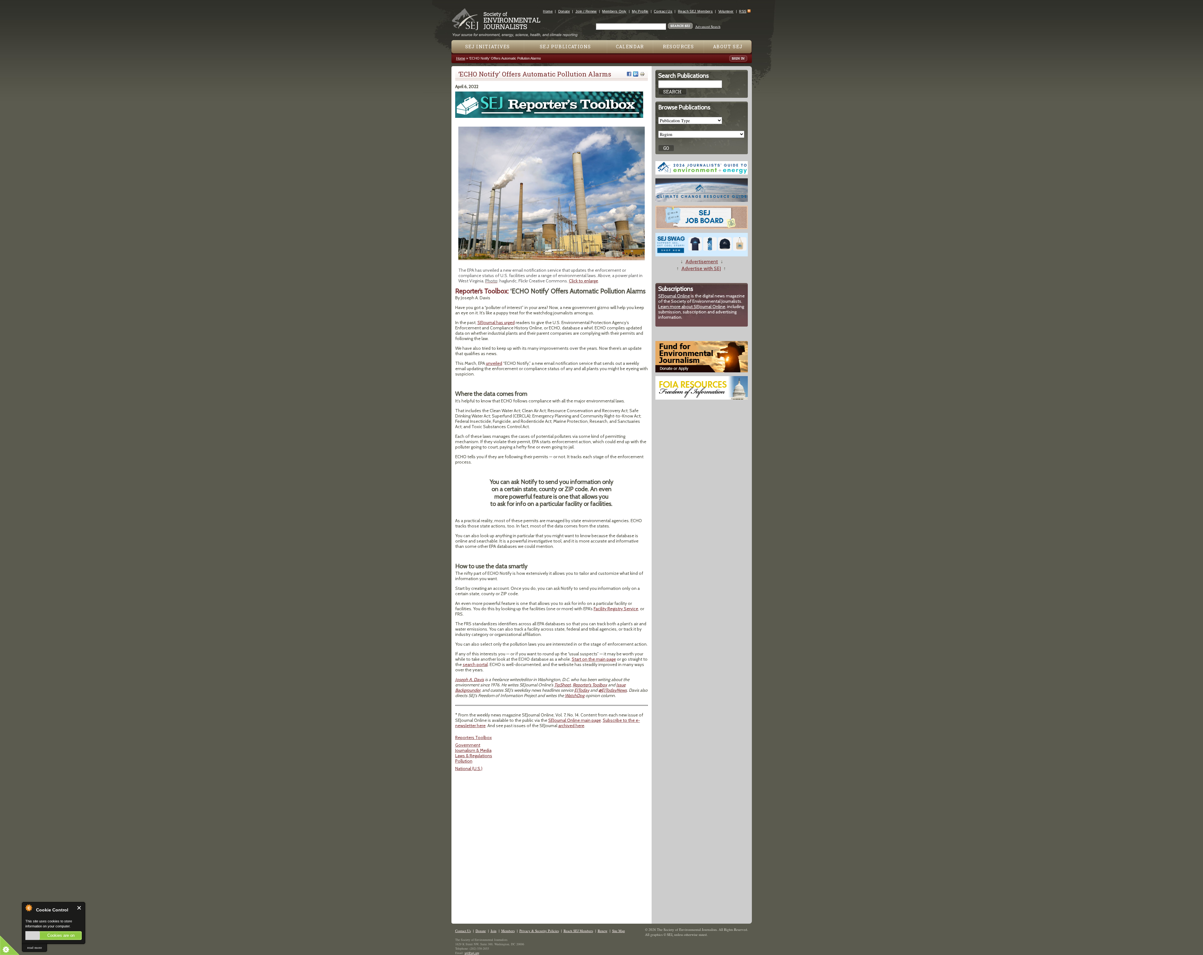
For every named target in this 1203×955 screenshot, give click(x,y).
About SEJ (728, 47)
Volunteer (726, 11)
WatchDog (575, 695)
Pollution (463, 761)
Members (508, 930)
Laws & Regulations (473, 755)
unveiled (494, 363)
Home (548, 11)
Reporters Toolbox (473, 737)
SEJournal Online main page (574, 720)
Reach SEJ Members (695, 11)
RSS (742, 11)
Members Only (614, 11)
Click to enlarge (583, 281)
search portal (475, 664)
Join (494, 930)
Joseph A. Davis (469, 679)
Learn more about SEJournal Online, (692, 306)
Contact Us (663, 11)
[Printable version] (642, 74)
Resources (678, 47)
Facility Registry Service (616, 608)
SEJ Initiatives (487, 47)
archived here (571, 725)
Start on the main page (594, 659)
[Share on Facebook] (629, 74)
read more (34, 947)
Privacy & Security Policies (539, 930)
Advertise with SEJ (701, 268)
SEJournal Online (674, 296)
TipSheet (562, 685)
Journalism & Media (473, 750)
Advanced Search (708, 26)
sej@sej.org (472, 953)
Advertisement (701, 262)
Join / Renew (586, 11)
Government (467, 745)
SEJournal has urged (496, 322)
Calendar (630, 47)
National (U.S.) (468, 768)
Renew (602, 930)
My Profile (640, 11)
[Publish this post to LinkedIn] (635, 74)
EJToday (581, 690)
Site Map (618, 930)
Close (79, 908)
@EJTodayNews (612, 690)
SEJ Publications (565, 47)
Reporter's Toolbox (590, 685)
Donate (564, 11)
